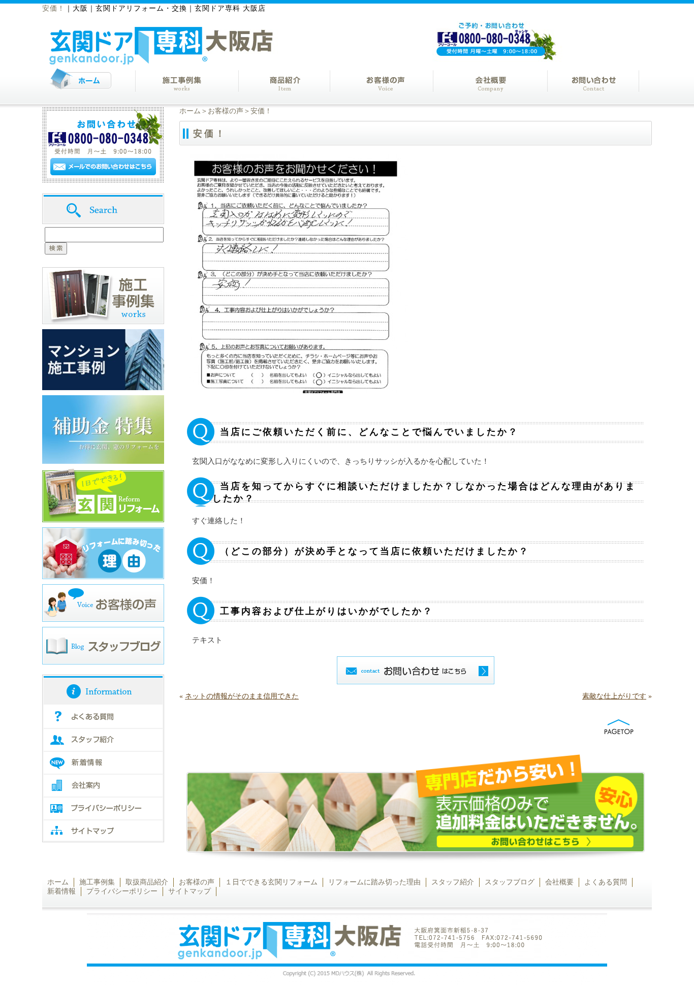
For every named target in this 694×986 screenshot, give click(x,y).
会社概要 (559, 882)
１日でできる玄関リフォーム (271, 882)
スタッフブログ (509, 882)
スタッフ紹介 (452, 882)
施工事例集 (97, 882)
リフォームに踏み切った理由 (374, 882)
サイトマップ (189, 891)
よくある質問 (605, 882)
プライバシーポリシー (121, 891)
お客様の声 (225, 111)
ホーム (190, 111)
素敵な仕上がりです (614, 696)
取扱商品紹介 (146, 882)
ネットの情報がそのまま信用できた (242, 696)
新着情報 (61, 891)
